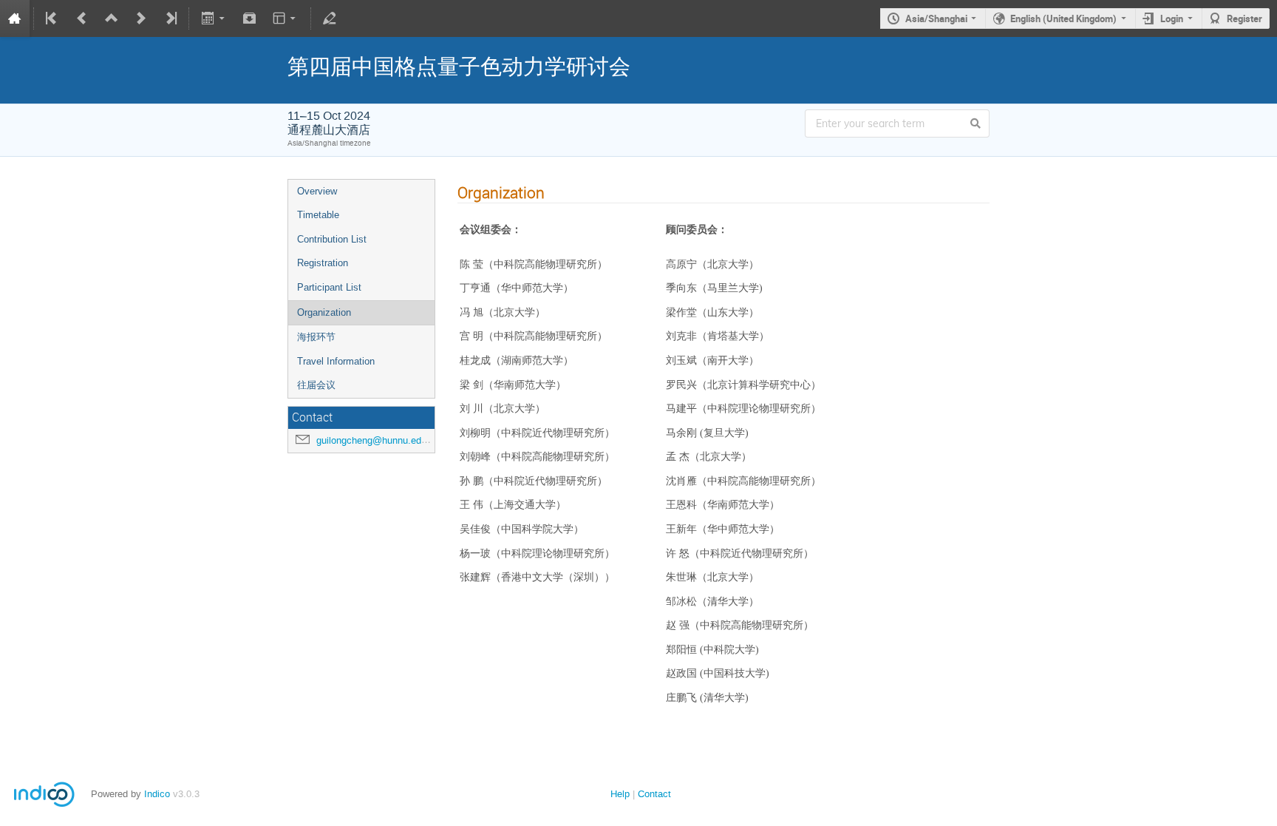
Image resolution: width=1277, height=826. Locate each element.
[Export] (214, 18)
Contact (654, 794)
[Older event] (82, 18)
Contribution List (332, 239)
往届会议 (316, 384)
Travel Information (336, 361)
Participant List (329, 287)
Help (620, 794)
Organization (324, 312)
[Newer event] (141, 18)
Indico (157, 794)
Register (1244, 18)
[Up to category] (111, 18)
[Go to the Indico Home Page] (15, 18)
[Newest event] (170, 18)
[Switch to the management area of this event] (329, 18)
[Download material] (250, 18)
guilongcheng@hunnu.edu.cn (378, 440)
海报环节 (316, 336)
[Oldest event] (52, 18)
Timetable (318, 214)
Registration (322, 262)
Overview (317, 191)
